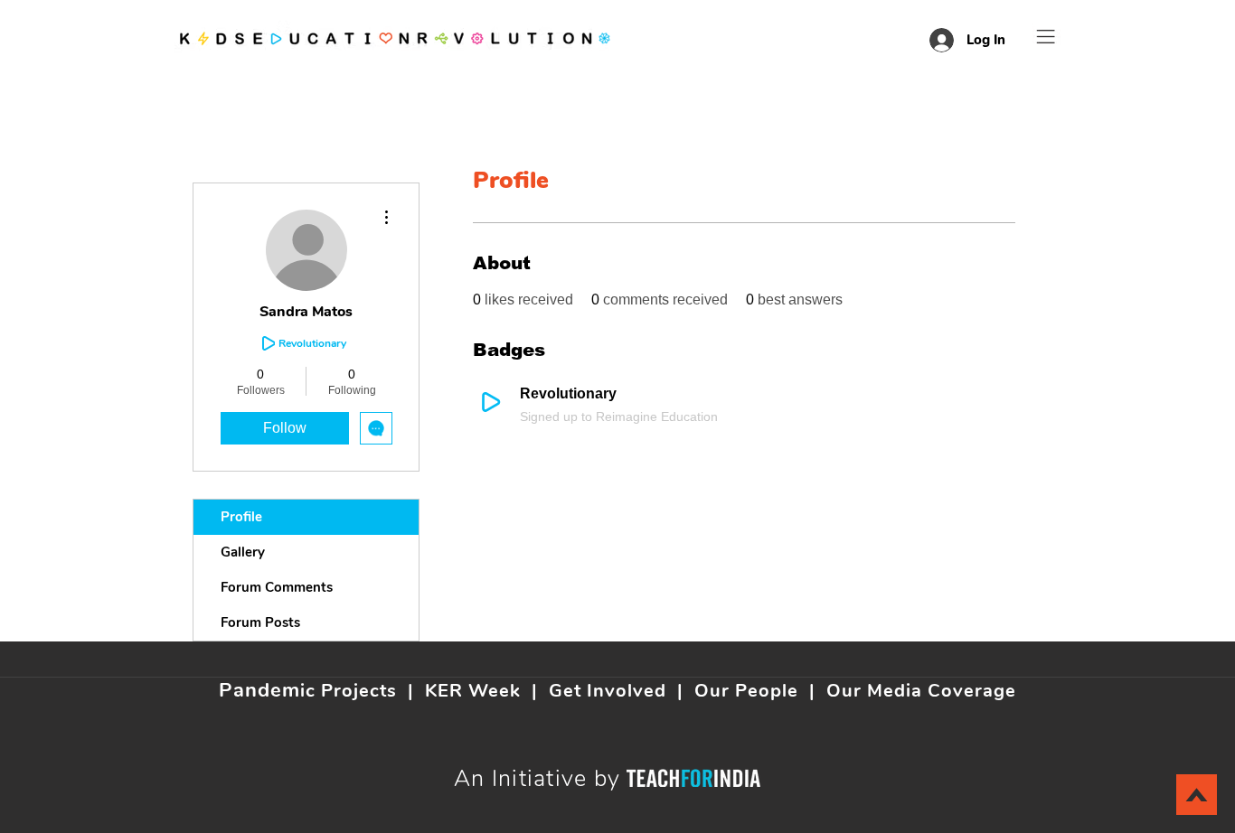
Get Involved (607, 691)
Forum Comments (277, 587)
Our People (746, 691)
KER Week (473, 691)
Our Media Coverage (921, 691)
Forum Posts (260, 622)
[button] (1046, 37)
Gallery (243, 552)
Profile (241, 517)
